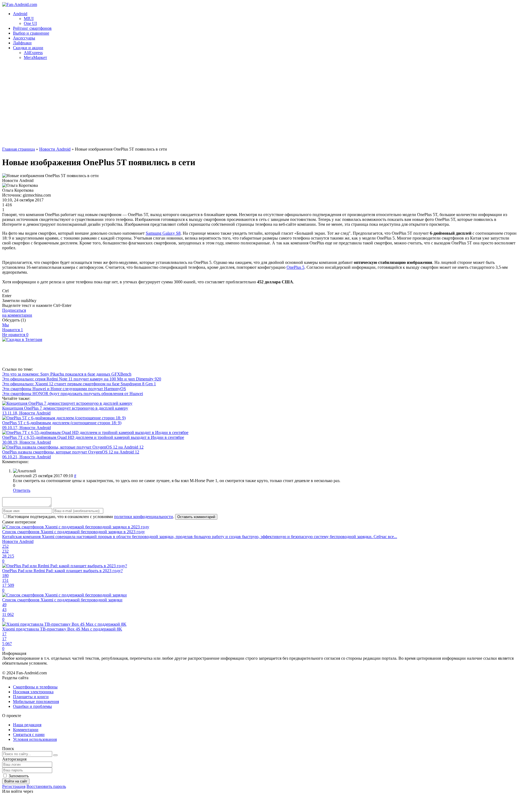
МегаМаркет (35, 57)
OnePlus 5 (295, 267)
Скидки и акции (28, 47)
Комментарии (25, 729)
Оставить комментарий (196, 517)
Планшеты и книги (31, 696)
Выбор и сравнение (31, 33)
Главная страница (18, 149)
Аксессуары (24, 38)
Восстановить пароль (46, 786)
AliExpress (33, 52)
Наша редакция (27, 724)
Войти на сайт (15, 781)
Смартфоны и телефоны (35, 687)
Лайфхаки (22, 43)
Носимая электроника (33, 691)
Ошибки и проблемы (32, 706)
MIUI (29, 18)
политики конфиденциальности (143, 516)
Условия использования (35, 739)
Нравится (12, 329)
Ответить (21, 490)
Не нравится (15, 334)
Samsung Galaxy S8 (163, 233)
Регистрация (13, 786)
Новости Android (55, 149)
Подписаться (17, 312)
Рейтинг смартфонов (32, 28)
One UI (30, 23)
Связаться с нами (29, 734)
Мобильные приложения (36, 701)
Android (20, 13)
